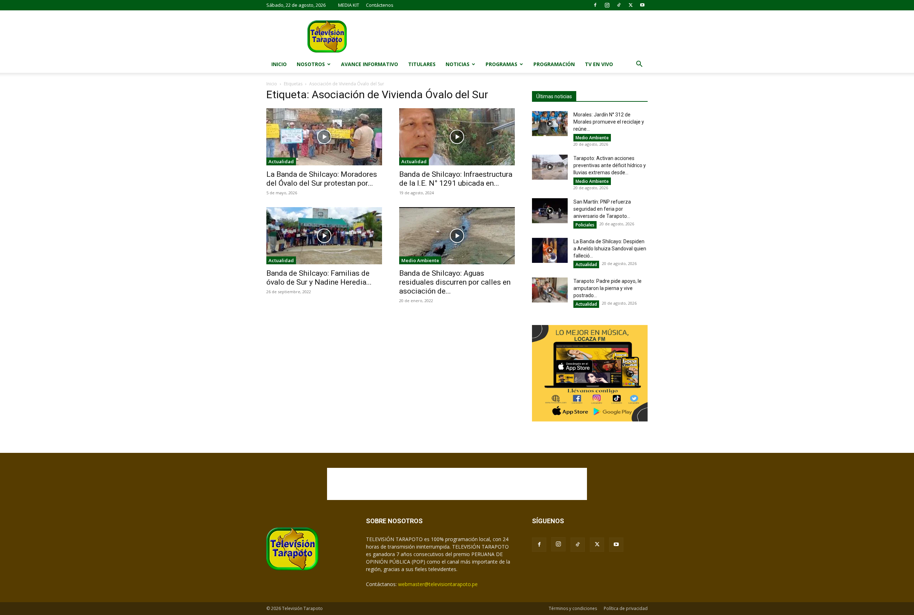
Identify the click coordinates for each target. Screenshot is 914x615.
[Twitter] (630, 5)
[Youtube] (642, 5)
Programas (501, 64)
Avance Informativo (369, 64)
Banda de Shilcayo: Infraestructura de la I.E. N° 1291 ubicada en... (455, 179)
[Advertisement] (457, 484)
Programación (554, 64)
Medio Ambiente (420, 260)
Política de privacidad (626, 608)
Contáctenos (379, 5)
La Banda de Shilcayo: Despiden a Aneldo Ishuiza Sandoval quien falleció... (609, 249)
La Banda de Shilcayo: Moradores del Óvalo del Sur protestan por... (321, 179)
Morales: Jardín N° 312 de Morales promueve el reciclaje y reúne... (608, 122)
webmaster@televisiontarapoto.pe (438, 584)
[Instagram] (607, 5)
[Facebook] (595, 5)
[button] (639, 64)
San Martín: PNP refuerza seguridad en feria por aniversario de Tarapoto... (602, 209)
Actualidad (281, 161)
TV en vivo (599, 64)
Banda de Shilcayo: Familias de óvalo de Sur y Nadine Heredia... (319, 277)
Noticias (457, 64)
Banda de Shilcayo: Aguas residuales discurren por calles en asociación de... (455, 282)
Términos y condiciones (573, 608)
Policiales (585, 225)
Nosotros (311, 64)
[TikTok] (618, 5)
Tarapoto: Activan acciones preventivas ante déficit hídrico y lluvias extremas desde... (609, 165)
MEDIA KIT (348, 5)
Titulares (422, 64)
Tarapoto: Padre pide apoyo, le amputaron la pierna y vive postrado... (607, 288)
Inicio (279, 64)
